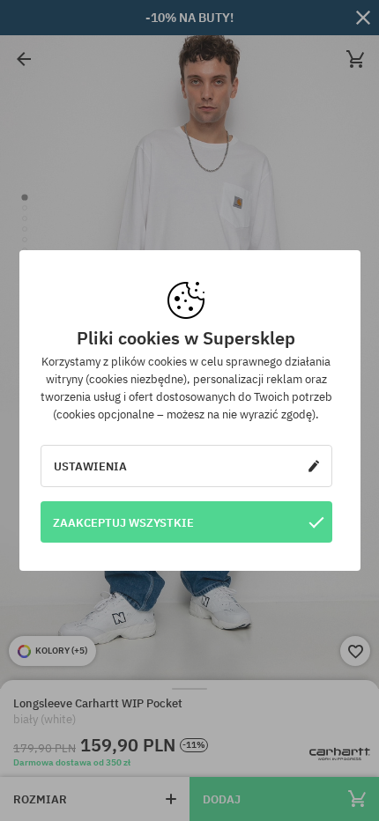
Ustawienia (90, 466)
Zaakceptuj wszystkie (123, 522)
